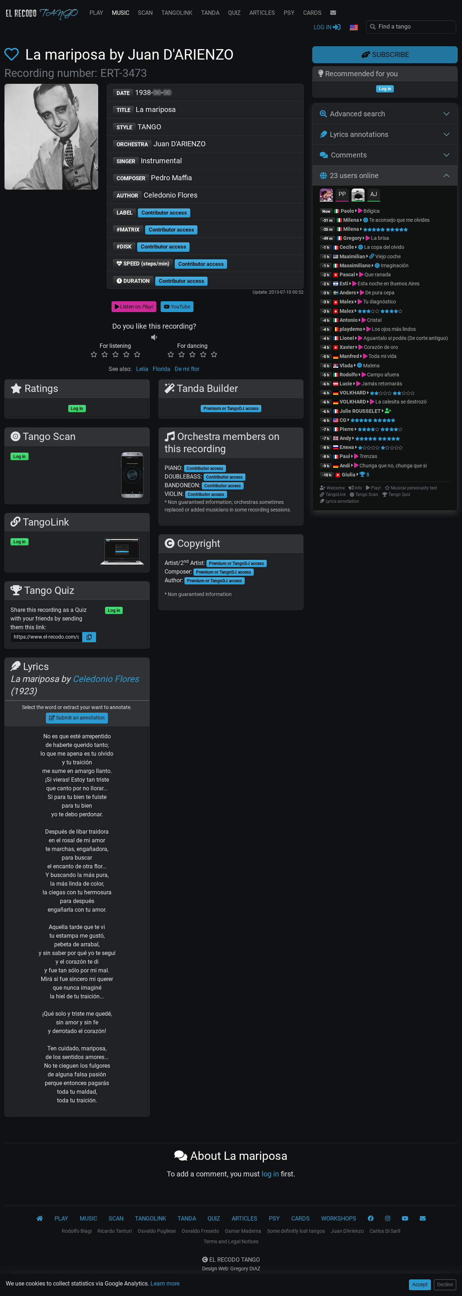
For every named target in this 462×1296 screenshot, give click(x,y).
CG (343, 420)
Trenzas (367, 456)
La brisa (379, 238)
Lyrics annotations (359, 134)
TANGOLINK (176, 12)
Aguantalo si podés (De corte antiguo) (405, 338)
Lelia (142, 369)
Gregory (352, 238)
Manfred (349, 356)
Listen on (136, 307)
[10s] (154, 337)
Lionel (347, 338)
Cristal (374, 320)
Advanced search (357, 113)
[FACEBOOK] (370, 1218)
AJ (373, 194)
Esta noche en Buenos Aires (388, 283)
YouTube (180, 307)
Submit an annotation (80, 718)
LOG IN (323, 27)
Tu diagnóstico (379, 301)
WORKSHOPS (338, 1218)
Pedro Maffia (154, 177)
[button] (353, 27)
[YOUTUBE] (405, 1218)
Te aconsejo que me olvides (399, 220)
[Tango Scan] (366, 220)
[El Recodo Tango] (40, 1218)
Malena (371, 365)
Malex (347, 301)
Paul (345, 456)
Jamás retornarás (381, 383)
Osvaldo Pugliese (157, 1231)
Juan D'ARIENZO (161, 143)
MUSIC (120, 12)
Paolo (347, 211)
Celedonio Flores (157, 195)
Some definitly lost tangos (296, 1231)
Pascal (347, 274)
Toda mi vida (382, 356)
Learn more (165, 1283)
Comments (349, 155)
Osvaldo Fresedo (200, 1231)
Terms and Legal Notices (231, 1241)
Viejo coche (388, 256)
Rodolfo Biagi (77, 1231)
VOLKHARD (353, 393)
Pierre (347, 429)
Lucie (346, 383)
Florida (161, 369)
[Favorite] (13, 54)
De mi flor (187, 369)
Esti (344, 283)
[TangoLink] (372, 256)
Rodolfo (349, 374)
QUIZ (234, 12)
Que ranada (377, 274)
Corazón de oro (380, 347)
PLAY (96, 12)
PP (342, 194)
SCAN (145, 12)
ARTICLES (262, 12)
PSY (289, 12)
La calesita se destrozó (400, 402)
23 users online (354, 175)
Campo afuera (382, 374)
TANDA (210, 12)
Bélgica (371, 211)
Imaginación (395, 265)
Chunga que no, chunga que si (392, 465)
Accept (420, 1284)
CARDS (312, 12)
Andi (345, 465)
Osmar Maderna (243, 1231)
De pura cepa (379, 292)
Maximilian (352, 256)
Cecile (347, 247)
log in (270, 1174)
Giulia (349, 475)
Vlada (346, 365)
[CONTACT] (333, 13)
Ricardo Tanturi (114, 1231)
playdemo (351, 329)
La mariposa (146, 109)
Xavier (348, 347)
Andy (345, 438)
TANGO (139, 126)
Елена (347, 447)
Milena (351, 220)
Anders (348, 292)
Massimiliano (355, 265)
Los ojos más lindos (393, 329)
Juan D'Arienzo (347, 1231)
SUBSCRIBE (389, 54)
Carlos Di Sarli (385, 1231)
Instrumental (149, 160)
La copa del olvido (384, 247)
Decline (445, 1284)
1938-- (144, 92)
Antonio (349, 320)
